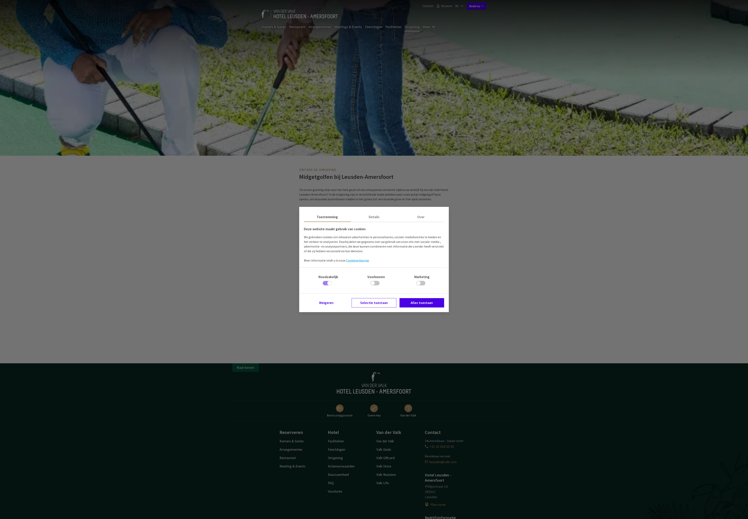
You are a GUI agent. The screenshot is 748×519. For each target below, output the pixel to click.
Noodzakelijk (328, 277)
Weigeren (326, 302)
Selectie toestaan (374, 302)
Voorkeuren (376, 277)
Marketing (422, 277)
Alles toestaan (422, 302)
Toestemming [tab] (327, 217)
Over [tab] (420, 217)
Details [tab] (374, 217)
